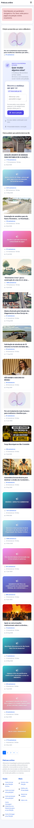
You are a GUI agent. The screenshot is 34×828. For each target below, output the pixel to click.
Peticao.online (7, 3)
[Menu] (31, 3)
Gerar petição (17, 113)
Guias (5, 779)
